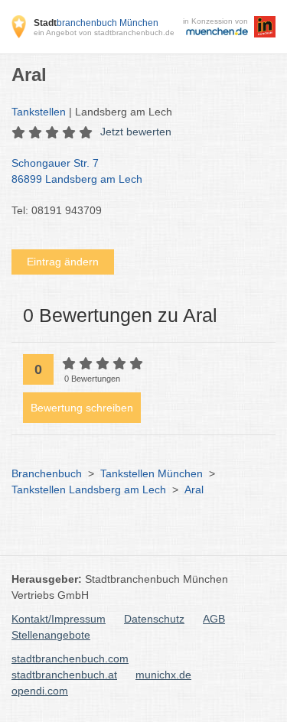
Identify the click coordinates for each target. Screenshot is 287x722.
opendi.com (39, 691)
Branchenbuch (46, 473)
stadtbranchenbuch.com (70, 658)
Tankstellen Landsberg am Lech (88, 489)
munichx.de (163, 674)
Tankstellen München (151, 473)
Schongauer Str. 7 (76, 171)
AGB (214, 619)
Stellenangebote (50, 635)
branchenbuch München (96, 23)
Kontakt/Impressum (58, 619)
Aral (194, 489)
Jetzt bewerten (135, 131)
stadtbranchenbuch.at (64, 674)
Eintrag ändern (63, 261)
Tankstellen (38, 112)
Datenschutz (154, 619)
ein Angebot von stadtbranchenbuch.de (104, 32)
